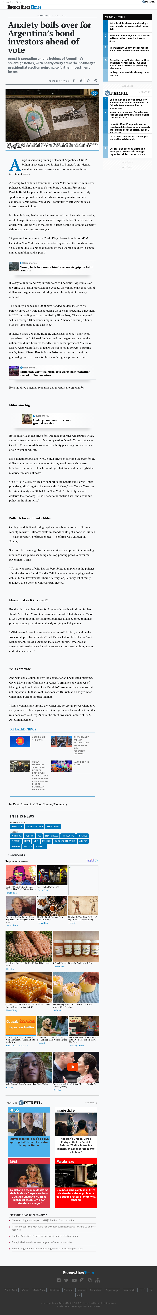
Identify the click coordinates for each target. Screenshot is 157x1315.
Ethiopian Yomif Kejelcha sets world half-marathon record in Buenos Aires (55, 373)
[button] (94, 93)
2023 (39, 836)
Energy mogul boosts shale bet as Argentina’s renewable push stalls (48, 1248)
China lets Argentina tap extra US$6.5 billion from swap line (43, 1220)
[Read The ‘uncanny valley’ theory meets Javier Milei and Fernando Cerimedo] (61, 737)
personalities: (18, 822)
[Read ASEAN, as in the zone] (20, 737)
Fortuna (67, 1290)
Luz (150, 1290)
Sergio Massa (53, 826)
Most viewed (115, 17)
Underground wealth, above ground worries (52, 421)
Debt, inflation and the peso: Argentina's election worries (42, 1242)
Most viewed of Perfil (127, 93)
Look (141, 1290)
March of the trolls (81, 763)
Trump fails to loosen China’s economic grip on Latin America (56, 268)
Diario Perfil (11, 1290)
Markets (28, 846)
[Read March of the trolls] (61, 762)
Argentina (16, 836)
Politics (29, 836)
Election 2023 (51, 836)
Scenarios (40, 846)
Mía (78, 1294)
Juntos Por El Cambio (65, 841)
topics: (14, 832)
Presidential (68, 836)
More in (12, 1102)
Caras (25, 1290)
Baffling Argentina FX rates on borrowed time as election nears (45, 1235)
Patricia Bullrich (35, 826)
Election (16, 841)
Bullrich (46, 841)
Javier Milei (17, 826)
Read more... (30, 262)
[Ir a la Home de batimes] (78, 1272)
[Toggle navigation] (5, 7)
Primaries (82, 836)
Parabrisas (95, 1290)
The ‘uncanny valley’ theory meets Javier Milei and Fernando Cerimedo (82, 745)
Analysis (83, 841)
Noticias (54, 1290)
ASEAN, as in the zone (39, 738)
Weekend (129, 1290)
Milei (36, 841)
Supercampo (112, 1290)
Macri (27, 841)
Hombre (81, 1290)
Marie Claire (39, 1290)
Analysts (16, 846)
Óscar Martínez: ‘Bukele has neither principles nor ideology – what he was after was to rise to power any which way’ (40, 775)
